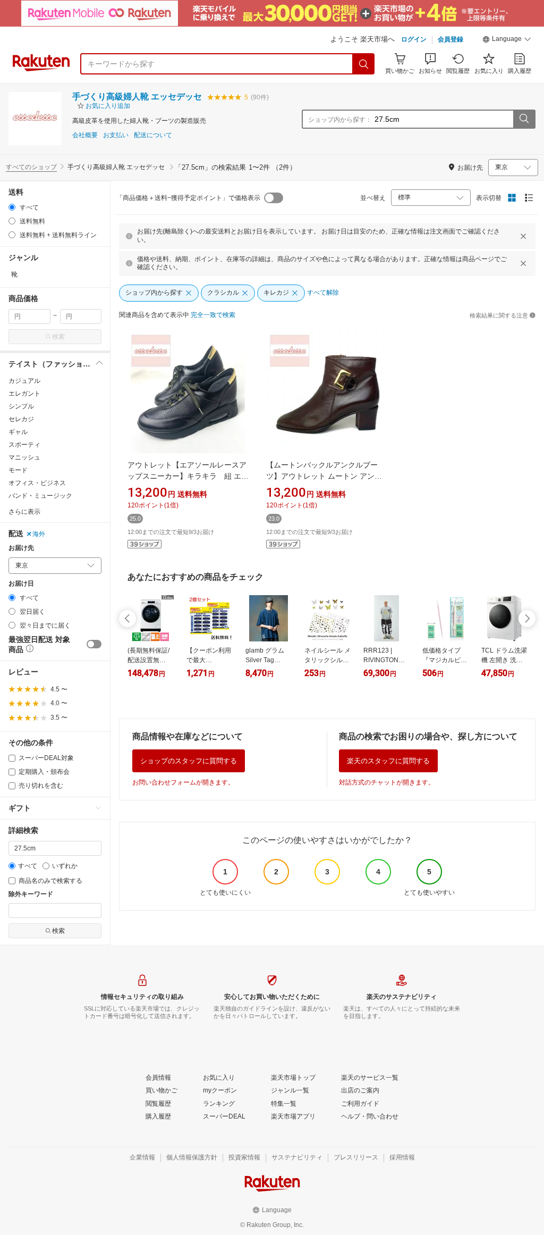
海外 (38, 534)
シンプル (21, 406)
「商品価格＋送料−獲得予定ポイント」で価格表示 (188, 198)
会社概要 (85, 135)
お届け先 (21, 548)
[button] (506, 40)
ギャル (18, 432)
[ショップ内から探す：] (523, 119)
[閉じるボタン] (523, 236)
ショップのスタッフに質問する (188, 761)
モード (18, 470)
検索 (58, 336)
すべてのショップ (31, 167)
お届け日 (21, 583)
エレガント (24, 393)
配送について (153, 135)
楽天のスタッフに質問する (388, 761)
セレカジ (21, 419)
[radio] (11, 207)
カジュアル (24, 381)
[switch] (94, 644)
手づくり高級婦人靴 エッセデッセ (137, 96)
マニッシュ (24, 457)
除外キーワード (30, 894)
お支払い (116, 135)
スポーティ (24, 444)
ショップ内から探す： (340, 119)
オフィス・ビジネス (37, 483)
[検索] (364, 63)
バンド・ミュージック (40, 495)
